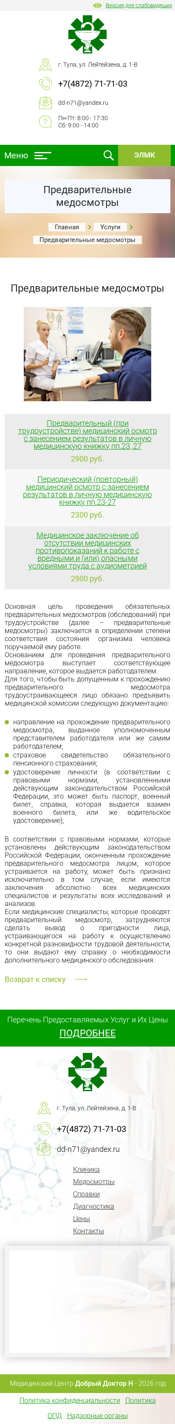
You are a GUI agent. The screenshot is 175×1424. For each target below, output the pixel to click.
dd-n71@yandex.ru (83, 102)
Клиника (86, 1169)
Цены (81, 1219)
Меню (16, 155)
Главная (67, 227)
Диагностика (93, 1206)
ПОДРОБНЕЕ (87, 1033)
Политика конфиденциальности (70, 1400)
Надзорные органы (97, 1416)
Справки (86, 1194)
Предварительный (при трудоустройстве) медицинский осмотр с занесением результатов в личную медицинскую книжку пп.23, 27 (87, 434)
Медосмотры (94, 1182)
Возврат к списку (35, 979)
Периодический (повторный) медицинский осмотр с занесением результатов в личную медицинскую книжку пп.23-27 (87, 491)
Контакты (88, 1231)
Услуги (110, 227)
